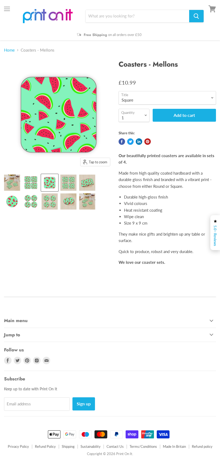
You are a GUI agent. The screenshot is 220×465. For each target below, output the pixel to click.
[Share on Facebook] (122, 141)
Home (9, 50)
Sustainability (90, 446)
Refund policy (202, 446)
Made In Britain (174, 446)
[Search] (196, 16)
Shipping (68, 446)
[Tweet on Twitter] (130, 141)
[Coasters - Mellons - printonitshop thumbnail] (12, 182)
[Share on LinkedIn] (139, 141)
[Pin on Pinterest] (147, 141)
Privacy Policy (18, 446)
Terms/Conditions (143, 446)
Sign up (84, 403)
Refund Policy (45, 446)
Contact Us (115, 446)
